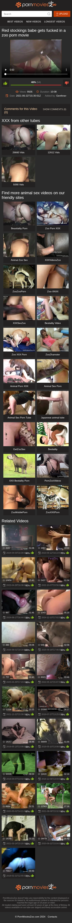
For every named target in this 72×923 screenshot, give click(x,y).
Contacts (52, 916)
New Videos (33, 21)
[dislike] (66, 83)
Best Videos (15, 21)
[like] (5, 83)
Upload (63, 14)
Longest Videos (54, 21)
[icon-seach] (49, 14)
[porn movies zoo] (36, 4)
